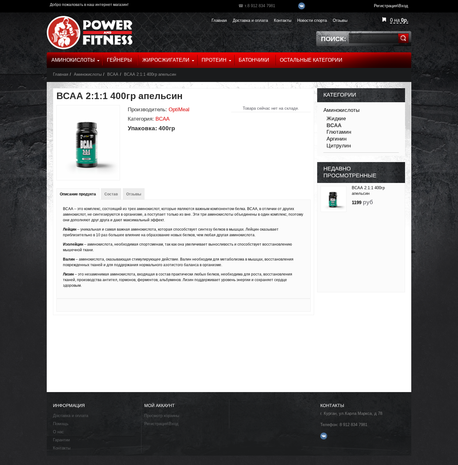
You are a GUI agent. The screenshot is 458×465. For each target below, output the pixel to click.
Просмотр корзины (161, 415)
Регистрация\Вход (161, 423)
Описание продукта (78, 194)
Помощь (61, 423)
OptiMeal (179, 110)
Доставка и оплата (70, 415)
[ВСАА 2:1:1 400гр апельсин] (333, 199)
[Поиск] (403, 38)
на (399, 20)
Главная (60, 74)
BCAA (112, 74)
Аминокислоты (88, 74)
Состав (111, 194)
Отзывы (133, 194)
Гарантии (61, 440)
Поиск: (333, 38)
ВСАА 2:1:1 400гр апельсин (150, 74)
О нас (58, 431)
